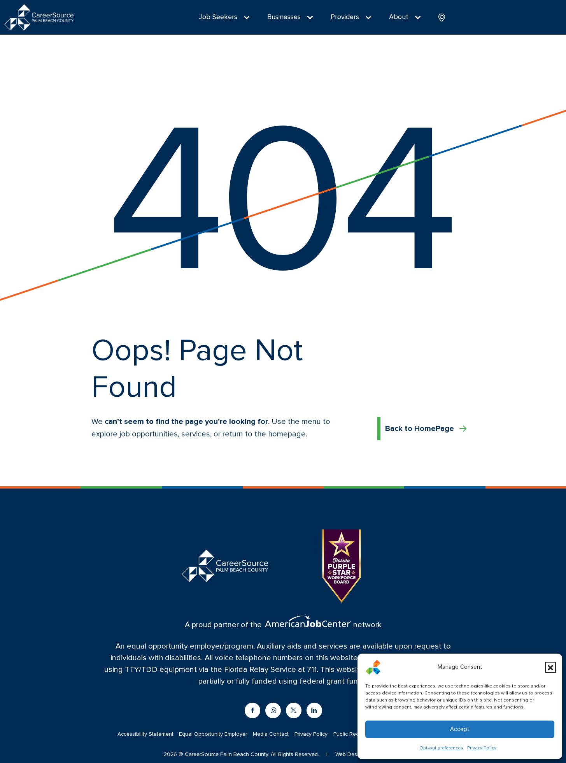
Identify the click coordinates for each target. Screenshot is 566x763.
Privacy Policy (481, 748)
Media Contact (271, 734)
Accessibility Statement (145, 734)
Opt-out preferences (441, 748)
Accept (460, 729)
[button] (550, 667)
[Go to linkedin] (314, 710)
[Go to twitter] (293, 710)
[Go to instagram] (273, 710)
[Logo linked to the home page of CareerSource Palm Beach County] (39, 17)
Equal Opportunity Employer (213, 734)
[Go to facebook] (252, 710)
